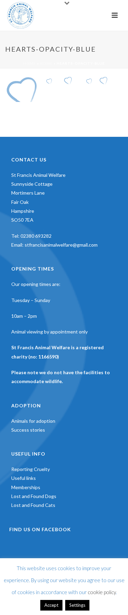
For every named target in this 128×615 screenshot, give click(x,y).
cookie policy (102, 592)
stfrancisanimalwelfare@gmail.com (61, 245)
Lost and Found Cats (33, 505)
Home (29, 63)
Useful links (23, 478)
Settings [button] (77, 605)
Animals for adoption (33, 421)
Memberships (25, 487)
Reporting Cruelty (30, 469)
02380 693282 (36, 236)
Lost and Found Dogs (33, 496)
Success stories (28, 430)
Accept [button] (51, 605)
